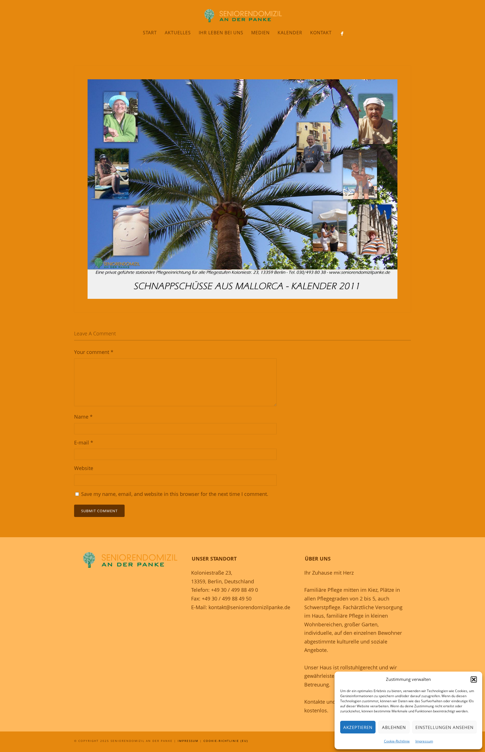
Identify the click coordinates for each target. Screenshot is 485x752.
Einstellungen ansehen (444, 727)
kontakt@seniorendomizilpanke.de (249, 607)
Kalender (290, 33)
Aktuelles (178, 33)
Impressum (424, 741)
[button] (474, 679)
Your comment (93, 352)
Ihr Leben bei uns (221, 33)
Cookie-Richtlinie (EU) (225, 741)
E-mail (83, 442)
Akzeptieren (357, 727)
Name (83, 416)
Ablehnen (394, 727)
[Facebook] (342, 33)
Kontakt (321, 33)
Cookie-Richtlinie (397, 741)
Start (150, 33)
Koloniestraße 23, (211, 572)
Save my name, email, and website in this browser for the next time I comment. (174, 494)
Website (83, 468)
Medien (260, 33)
